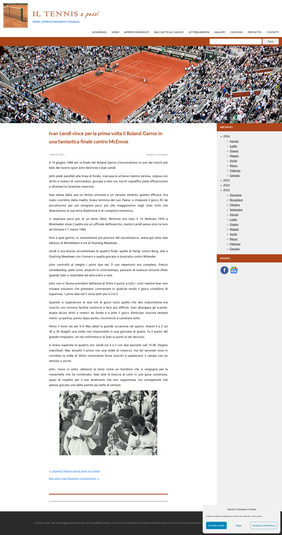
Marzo (234, 165)
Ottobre (235, 205)
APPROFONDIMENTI (136, 32)
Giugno (234, 151)
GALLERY (219, 32)
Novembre (236, 200)
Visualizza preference (263, 525)
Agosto (234, 141)
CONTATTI (272, 32)
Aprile (233, 161)
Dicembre (236, 195)
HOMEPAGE (99, 32)
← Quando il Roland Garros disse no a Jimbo (74, 471)
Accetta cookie (216, 525)
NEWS (115, 32)
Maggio (234, 156)
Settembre (236, 209)
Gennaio (235, 175)
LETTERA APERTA (199, 32)
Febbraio (235, 170)
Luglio (233, 146)
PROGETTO (254, 32)
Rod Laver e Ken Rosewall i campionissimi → (74, 478)
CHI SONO (236, 32)
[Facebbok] (224, 273)
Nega (238, 525)
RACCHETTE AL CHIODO (169, 32)
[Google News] (233, 273)
